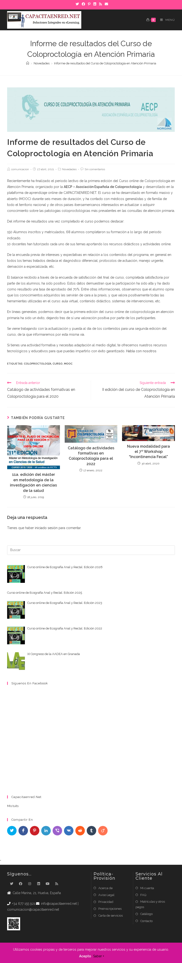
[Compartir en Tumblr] (91, 830)
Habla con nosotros (141, 351)
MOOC (68, 363)
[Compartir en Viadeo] (103, 830)
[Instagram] (30, 884)
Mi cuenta (147, 888)
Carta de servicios (110, 915)
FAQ (143, 895)
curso (58, 363)
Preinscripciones (110, 908)
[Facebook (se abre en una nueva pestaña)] (83, 4)
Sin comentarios (95, 169)
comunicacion (20, 169)
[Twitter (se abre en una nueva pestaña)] (77, 4)
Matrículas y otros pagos (150, 904)
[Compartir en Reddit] (80, 830)
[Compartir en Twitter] (12, 830)
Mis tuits (12, 806)
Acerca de (105, 888)
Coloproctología (37, 363)
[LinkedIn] (39, 884)
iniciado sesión (46, 528)
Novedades (69, 169)
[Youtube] (48, 884)
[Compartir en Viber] (57, 830)
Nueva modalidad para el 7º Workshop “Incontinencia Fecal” (148, 451)
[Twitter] (12, 884)
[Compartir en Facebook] (23, 830)
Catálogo (146, 914)
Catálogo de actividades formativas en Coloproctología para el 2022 (91, 456)
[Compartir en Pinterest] (34, 830)
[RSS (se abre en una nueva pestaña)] (100, 4)
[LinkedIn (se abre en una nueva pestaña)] (95, 4)
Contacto (146, 921)
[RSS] (57, 884)
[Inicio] (27, 63)
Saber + (98, 956)
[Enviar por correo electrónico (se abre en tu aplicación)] (105, 4)
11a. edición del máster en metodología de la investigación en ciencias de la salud (33, 482)
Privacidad (105, 902)
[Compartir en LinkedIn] (46, 830)
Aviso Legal (106, 895)
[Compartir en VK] (68, 830)
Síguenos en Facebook (29, 683)
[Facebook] (21, 884)
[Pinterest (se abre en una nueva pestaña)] (89, 4)
